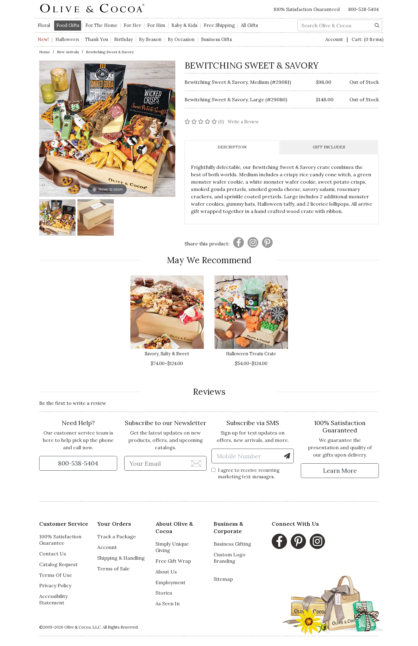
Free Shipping (219, 25)
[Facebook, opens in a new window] (279, 541)
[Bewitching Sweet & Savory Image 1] (57, 218)
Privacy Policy (55, 585)
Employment (170, 582)
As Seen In (167, 603)
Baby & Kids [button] (184, 25)
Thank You (96, 39)
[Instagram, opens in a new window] (317, 541)
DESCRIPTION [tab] (232, 147)
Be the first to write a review (72, 403)
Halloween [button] (67, 39)
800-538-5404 (363, 9)
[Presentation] (238, 242)
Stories (163, 593)
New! (43, 39)
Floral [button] (44, 25)
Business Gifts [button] (216, 39)
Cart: (367, 39)
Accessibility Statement (53, 599)
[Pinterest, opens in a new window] (298, 541)
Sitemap (223, 579)
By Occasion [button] (181, 39)
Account (334, 39)
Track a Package (116, 536)
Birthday (123, 39)
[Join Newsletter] (196, 463)
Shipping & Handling (121, 558)
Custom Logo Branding (229, 557)
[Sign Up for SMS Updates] (287, 456)
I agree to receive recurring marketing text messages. (248, 473)
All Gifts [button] (249, 25)
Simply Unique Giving (172, 547)
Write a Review (243, 122)
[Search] (377, 25)
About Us (166, 572)
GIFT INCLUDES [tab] (329, 147)
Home (44, 52)
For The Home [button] (101, 25)
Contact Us (52, 554)
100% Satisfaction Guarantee (60, 539)
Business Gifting (232, 544)
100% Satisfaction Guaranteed (307, 9)
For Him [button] (156, 25)
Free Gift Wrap (173, 561)
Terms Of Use (55, 575)
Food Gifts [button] (67, 25)
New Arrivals (68, 52)
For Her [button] (132, 25)
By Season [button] (150, 39)
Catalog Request (58, 564)
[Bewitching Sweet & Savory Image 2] (95, 218)
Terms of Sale (113, 569)
